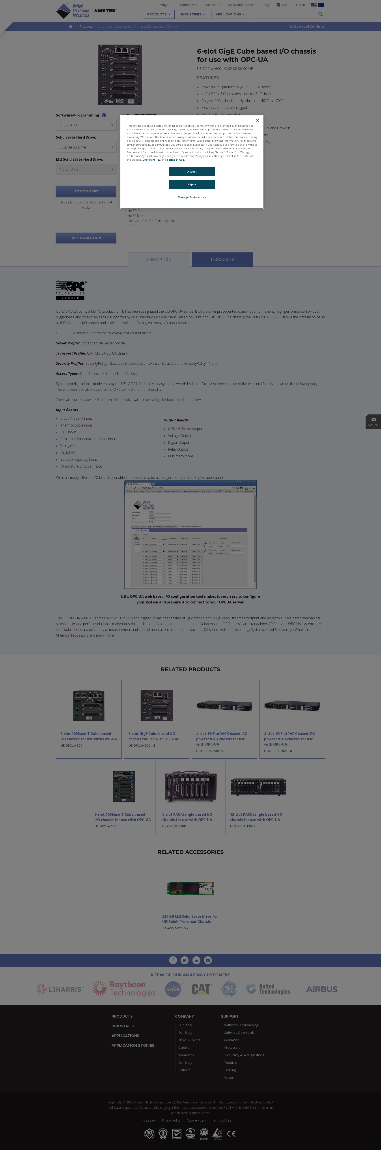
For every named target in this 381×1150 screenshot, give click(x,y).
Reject (192, 184)
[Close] (257, 120)
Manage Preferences (192, 197)
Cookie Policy (151, 159)
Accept (191, 171)
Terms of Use (175, 159)
